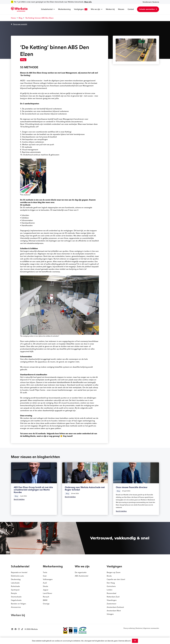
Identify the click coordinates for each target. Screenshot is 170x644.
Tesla (45, 572)
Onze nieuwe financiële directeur (131, 487)
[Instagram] (19, 629)
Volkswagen (48, 579)
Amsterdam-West (114, 610)
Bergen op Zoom (113, 572)
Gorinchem (111, 586)
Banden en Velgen (18, 604)
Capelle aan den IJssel (116, 579)
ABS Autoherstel (81, 576)
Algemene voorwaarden (151, 628)
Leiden (109, 590)
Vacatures (155, 2)
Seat (44, 576)
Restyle (14, 593)
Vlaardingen (112, 600)
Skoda (45, 586)
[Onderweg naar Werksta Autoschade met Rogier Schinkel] (85, 472)
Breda (109, 576)
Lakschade (15, 583)
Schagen (110, 614)
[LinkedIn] (12, 629)
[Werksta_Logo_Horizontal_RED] (19, 9)
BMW (45, 600)
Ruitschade (15, 586)
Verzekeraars (147, 2)
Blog (23, 60)
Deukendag (15, 579)
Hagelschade (16, 600)
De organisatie (81, 572)
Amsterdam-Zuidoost (115, 607)
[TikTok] (22, 629)
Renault (46, 597)
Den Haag (111, 583)
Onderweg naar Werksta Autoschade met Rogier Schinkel (85, 488)
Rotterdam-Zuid (113, 597)
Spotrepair (15, 590)
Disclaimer (139, 628)
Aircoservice (16, 607)
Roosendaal (111, 593)
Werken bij (18, 615)
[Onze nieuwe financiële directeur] (136, 472)
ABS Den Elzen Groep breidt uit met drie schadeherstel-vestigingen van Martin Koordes (33, 490)
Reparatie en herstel (19, 572)
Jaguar (45, 590)
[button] (54, 9)
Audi (45, 583)
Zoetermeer (111, 604)
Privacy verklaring (129, 628)
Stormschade (16, 597)
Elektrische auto (17, 576)
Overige (46, 604)
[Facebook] (15, 629)
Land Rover (47, 593)
